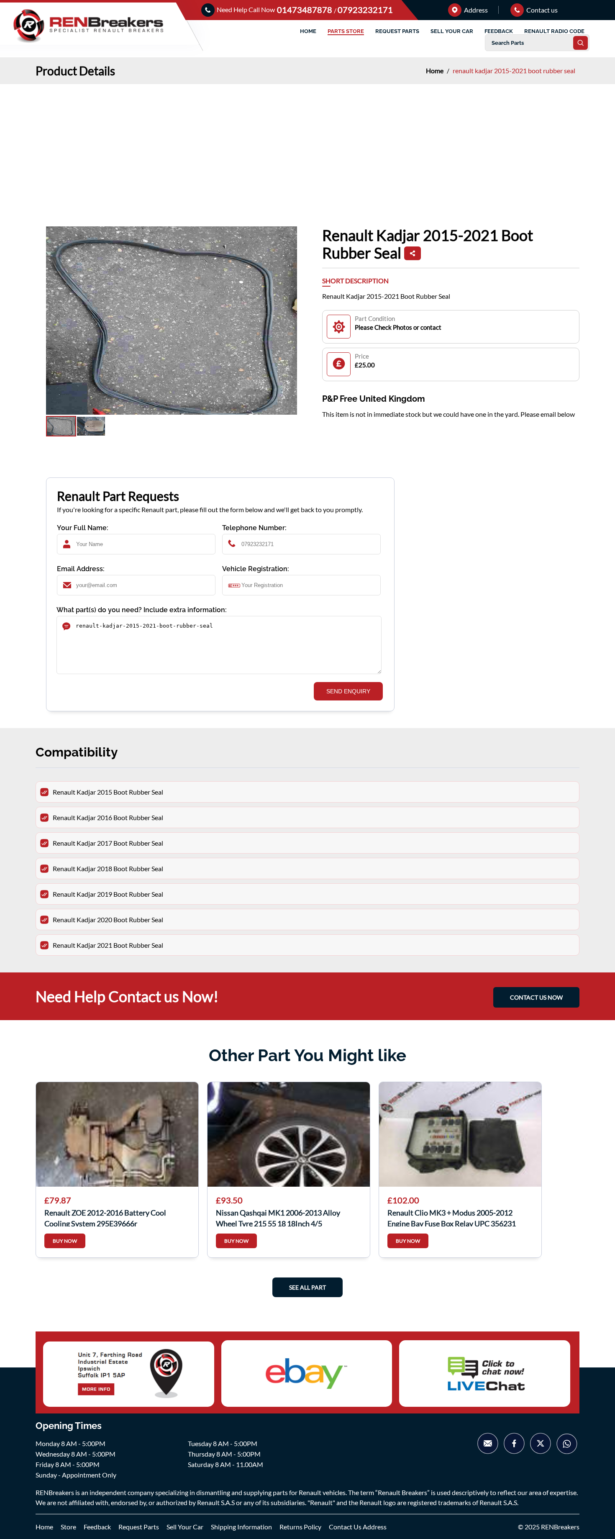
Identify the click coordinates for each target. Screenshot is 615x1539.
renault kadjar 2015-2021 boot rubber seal (514, 70)
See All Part (307, 1287)
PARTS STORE (346, 31)
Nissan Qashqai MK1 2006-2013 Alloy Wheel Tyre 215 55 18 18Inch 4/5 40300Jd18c (278, 1217)
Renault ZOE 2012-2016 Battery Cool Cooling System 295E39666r (105, 1217)
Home (435, 70)
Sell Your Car (185, 1527)
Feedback (97, 1527)
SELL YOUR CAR (451, 31)
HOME (308, 31)
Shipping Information (241, 1527)
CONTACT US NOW (536, 997)
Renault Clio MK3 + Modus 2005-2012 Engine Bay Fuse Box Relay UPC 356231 (451, 1217)
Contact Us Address (358, 1527)
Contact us (541, 10)
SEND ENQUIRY (348, 691)
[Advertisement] (307, 146)
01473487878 (305, 10)
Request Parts (138, 1527)
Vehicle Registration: (255, 569)
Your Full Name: (82, 528)
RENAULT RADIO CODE (554, 31)
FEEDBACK (498, 31)
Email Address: (81, 569)
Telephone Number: (254, 528)
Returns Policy (300, 1527)
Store (68, 1527)
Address (475, 10)
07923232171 (365, 10)
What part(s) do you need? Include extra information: (141, 610)
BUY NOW (65, 1241)
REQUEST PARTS (397, 31)
